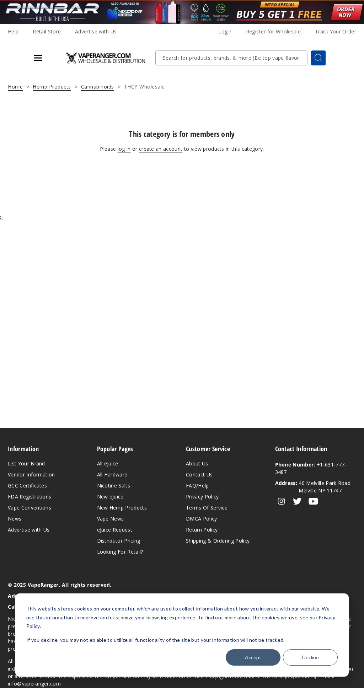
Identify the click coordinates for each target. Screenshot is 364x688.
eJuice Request (114, 529)
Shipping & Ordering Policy (218, 540)
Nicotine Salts (113, 485)
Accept (253, 657)
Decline (310, 657)
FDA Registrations (29, 496)
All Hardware (112, 474)
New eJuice (110, 496)
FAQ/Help (197, 485)
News (14, 518)
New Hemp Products (122, 507)
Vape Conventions (29, 507)
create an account (160, 148)
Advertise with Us (96, 31)
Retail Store (47, 31)
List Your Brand (26, 463)
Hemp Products (52, 86)
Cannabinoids (97, 86)
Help (13, 31)
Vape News (110, 518)
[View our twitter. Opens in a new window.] (297, 501)
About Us (197, 463)
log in (124, 148)
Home (15, 86)
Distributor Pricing (118, 540)
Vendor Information (31, 474)
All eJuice (107, 463)
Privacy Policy (202, 496)
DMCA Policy (201, 518)
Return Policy (202, 529)
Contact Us (199, 474)
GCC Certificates (27, 485)
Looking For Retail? (120, 551)
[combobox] (231, 57)
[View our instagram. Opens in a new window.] (281, 501)
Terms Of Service (207, 507)
